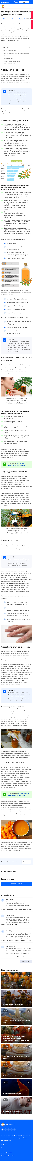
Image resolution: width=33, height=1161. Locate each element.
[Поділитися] (19, 18)
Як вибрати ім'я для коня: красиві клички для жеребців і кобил (18, 909)
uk (16, 2)
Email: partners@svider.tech (7, 1155)
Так (24, 861)
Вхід (24, 2)
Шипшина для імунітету (12, 924)
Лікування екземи (8, 58)
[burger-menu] (31, 6)
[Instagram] (5, 1129)
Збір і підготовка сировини (10, 56)
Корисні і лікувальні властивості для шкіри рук (16, 53)
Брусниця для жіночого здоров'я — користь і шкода (18, 940)
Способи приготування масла (11, 61)
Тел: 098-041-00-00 (5, 1154)
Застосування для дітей (9, 64)
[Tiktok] (14, 1129)
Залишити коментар (16, 884)
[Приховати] (29, 48)
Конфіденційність (5, 1144)
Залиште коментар (8, 879)
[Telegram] (8, 1129)
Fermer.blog (3, 6)
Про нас (3, 1148)
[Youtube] (11, 1129)
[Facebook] (2, 1129)
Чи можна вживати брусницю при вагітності (18, 956)
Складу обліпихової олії (9, 50)
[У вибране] (28, 975)
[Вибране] (31, 2)
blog (5, 2)
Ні (28, 861)
